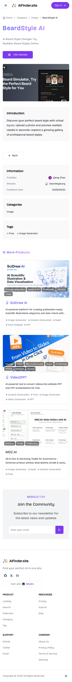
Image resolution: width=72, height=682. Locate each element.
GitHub (6, 641)
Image (34, 17)
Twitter (6, 647)
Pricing (42, 601)
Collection (8, 613)
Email (6, 653)
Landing (7, 601)
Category (8, 619)
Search (7, 607)
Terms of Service (48, 653)
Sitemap (43, 659)
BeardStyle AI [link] (50, 17)
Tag (5, 625)
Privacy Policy (46, 647)
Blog (41, 613)
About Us (44, 641)
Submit (43, 607)
